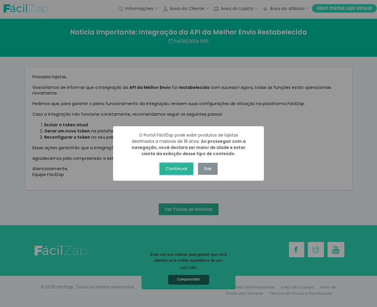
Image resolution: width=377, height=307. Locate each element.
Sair (208, 168)
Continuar (176, 168)
